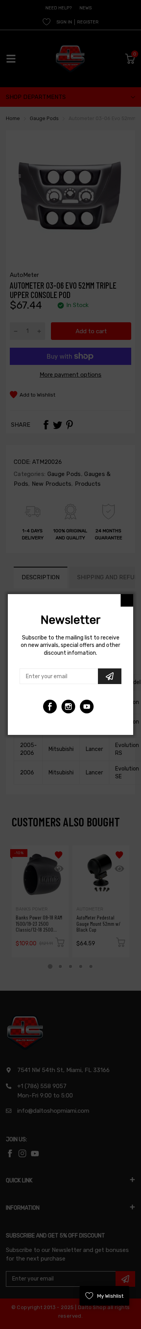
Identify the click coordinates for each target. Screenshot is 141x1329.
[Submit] (109, 676)
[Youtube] (68, 706)
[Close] (127, 600)
